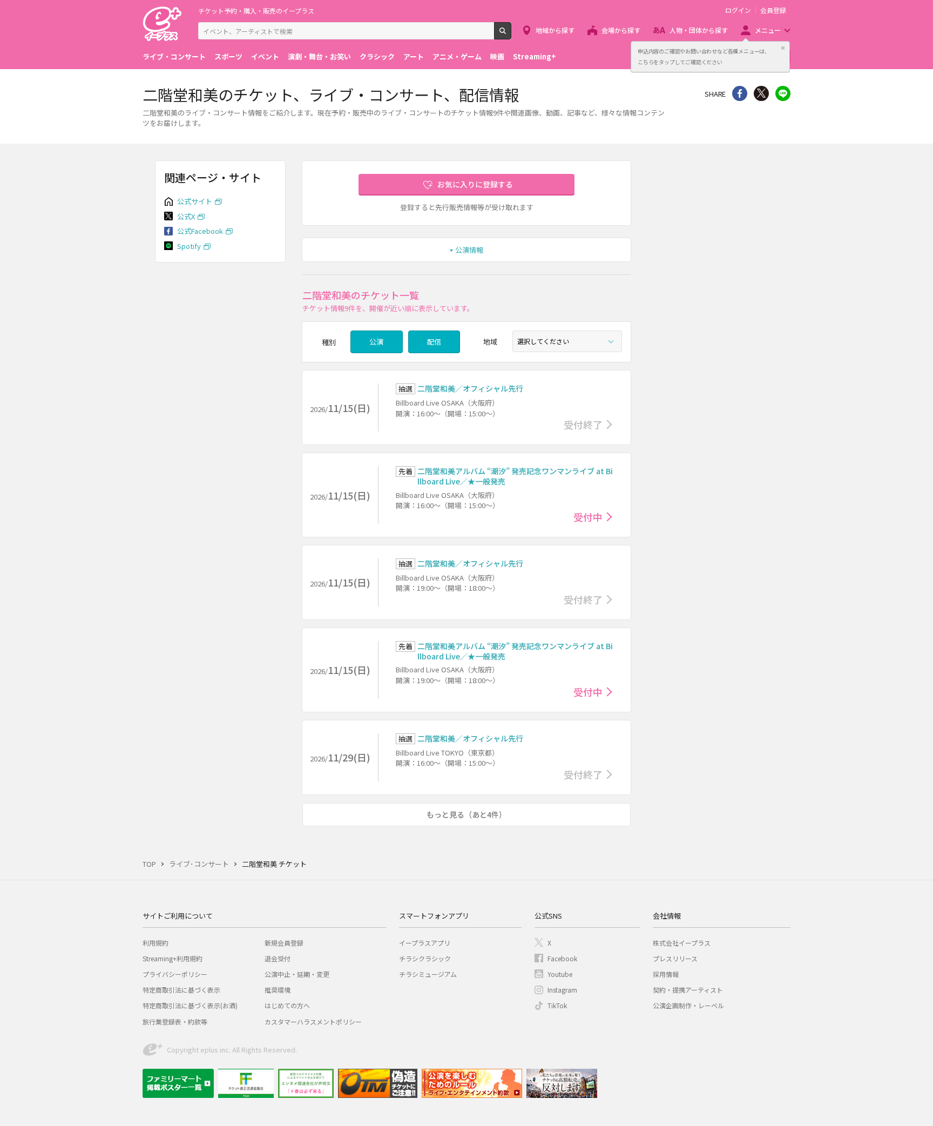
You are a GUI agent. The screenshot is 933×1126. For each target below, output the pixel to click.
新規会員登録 (284, 942)
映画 (497, 56)
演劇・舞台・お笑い (319, 56)
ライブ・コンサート (174, 56)
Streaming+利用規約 (172, 958)
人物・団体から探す (699, 30)
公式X (186, 216)
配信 (434, 341)
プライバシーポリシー (175, 974)
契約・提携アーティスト (688, 989)
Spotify (189, 246)
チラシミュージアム (428, 974)
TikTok (557, 1005)
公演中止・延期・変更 (297, 974)
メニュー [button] (768, 30)
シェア (739, 93)
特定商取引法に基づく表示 (181, 989)
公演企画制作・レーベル (688, 1005)
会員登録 (773, 10)
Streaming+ (534, 56)
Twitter (761, 93)
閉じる (783, 48)
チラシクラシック (425, 958)
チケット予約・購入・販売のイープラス (256, 10)
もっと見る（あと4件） (466, 814)
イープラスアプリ (424, 942)
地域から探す (555, 30)
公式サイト (194, 201)
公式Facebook (200, 231)
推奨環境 (277, 989)
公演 (376, 341)
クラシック (377, 56)
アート (413, 56)
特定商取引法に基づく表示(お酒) (190, 1005)
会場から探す (620, 30)
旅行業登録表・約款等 (175, 1021)
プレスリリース (675, 958)
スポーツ (228, 56)
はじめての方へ (287, 1005)
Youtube (559, 974)
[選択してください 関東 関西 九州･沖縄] (567, 341)
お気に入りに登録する (475, 184)
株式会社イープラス (682, 942)
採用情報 (666, 974)
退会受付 (277, 958)
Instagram (562, 989)
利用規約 (155, 942)
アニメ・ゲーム (457, 56)
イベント (265, 56)
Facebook (562, 958)
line (782, 93)
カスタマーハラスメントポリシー (313, 1021)
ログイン (738, 10)
